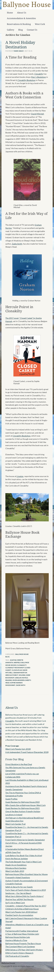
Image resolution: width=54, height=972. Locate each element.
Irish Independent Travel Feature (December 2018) (27, 752)
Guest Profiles (11, 799)
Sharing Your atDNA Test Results (19, 899)
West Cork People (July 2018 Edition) (21, 912)
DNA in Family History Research (19, 953)
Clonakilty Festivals (13, 883)
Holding (22, 675)
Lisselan (20, 476)
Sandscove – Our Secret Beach (18, 893)
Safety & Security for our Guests (19, 887)
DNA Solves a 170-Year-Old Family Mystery (24, 950)
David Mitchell (37, 114)
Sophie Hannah (16, 683)
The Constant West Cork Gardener (20, 946)
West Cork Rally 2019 (14, 871)
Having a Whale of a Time (16, 940)
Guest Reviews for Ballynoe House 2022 (22, 802)
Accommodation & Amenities (21, 18)
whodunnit (10, 685)
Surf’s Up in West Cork (15, 902)
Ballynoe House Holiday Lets (17, 937)
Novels (25, 678)
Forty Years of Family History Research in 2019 (25, 890)
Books (13, 665)
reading (8, 680)
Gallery (10, 29)
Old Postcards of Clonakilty (17, 956)
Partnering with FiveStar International (21, 931)
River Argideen (19, 680)
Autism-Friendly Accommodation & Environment (26, 880)
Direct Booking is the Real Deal (18, 764)
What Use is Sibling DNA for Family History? (24, 896)
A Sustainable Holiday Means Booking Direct (24, 849)
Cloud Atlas (17, 670)
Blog (20, 29)
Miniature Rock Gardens (15, 868)
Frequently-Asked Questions (17, 877)
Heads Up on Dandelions (16, 865)
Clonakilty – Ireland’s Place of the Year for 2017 (25, 906)
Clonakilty (38, 74)
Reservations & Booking (19, 24)
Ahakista (9, 662)
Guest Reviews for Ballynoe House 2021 (22, 808)
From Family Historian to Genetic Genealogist (25, 840)
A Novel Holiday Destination (20, 45)
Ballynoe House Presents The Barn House (23, 943)
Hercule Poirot (11, 675)
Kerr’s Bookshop (39, 77)
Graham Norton (20, 672)
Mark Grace (19, 51)
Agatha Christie (16, 660)
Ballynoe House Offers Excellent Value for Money (26, 874)
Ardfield (17, 662)
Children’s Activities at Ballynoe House (22, 909)
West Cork (40, 24)
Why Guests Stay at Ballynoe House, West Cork (25, 805)
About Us (21, 12)
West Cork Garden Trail (15, 824)
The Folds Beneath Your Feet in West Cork (23, 862)
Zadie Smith (17, 244)
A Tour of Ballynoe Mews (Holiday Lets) (22, 934)
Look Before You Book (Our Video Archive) (23, 855)
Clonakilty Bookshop (26, 80)
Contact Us (32, 29)
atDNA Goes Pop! (13, 852)
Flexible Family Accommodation (19, 915)
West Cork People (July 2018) (18, 749)
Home (10, 12)
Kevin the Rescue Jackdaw (16, 858)
